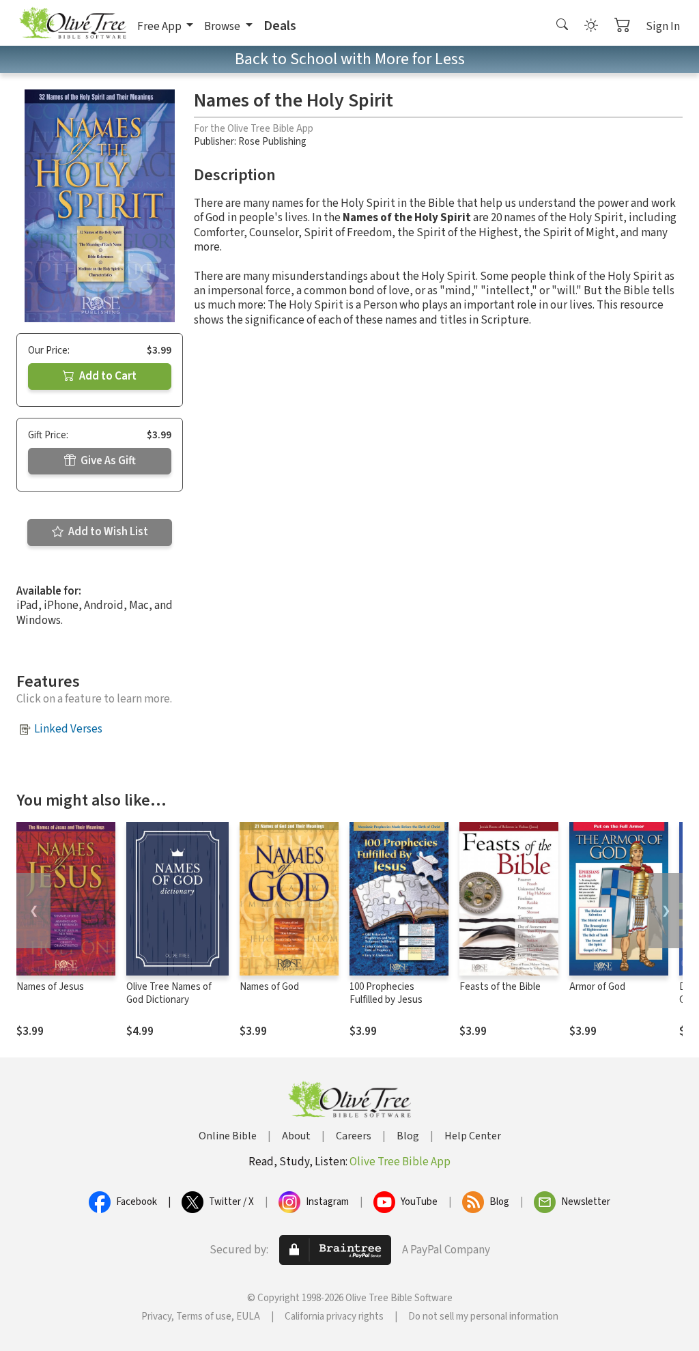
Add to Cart (107, 376)
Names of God (269, 987)
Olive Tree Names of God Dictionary (169, 993)
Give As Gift (107, 461)
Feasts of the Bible (500, 987)
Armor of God (597, 987)
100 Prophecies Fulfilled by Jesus (386, 993)
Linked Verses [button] (68, 729)
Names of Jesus (50, 987)
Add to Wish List (107, 532)
